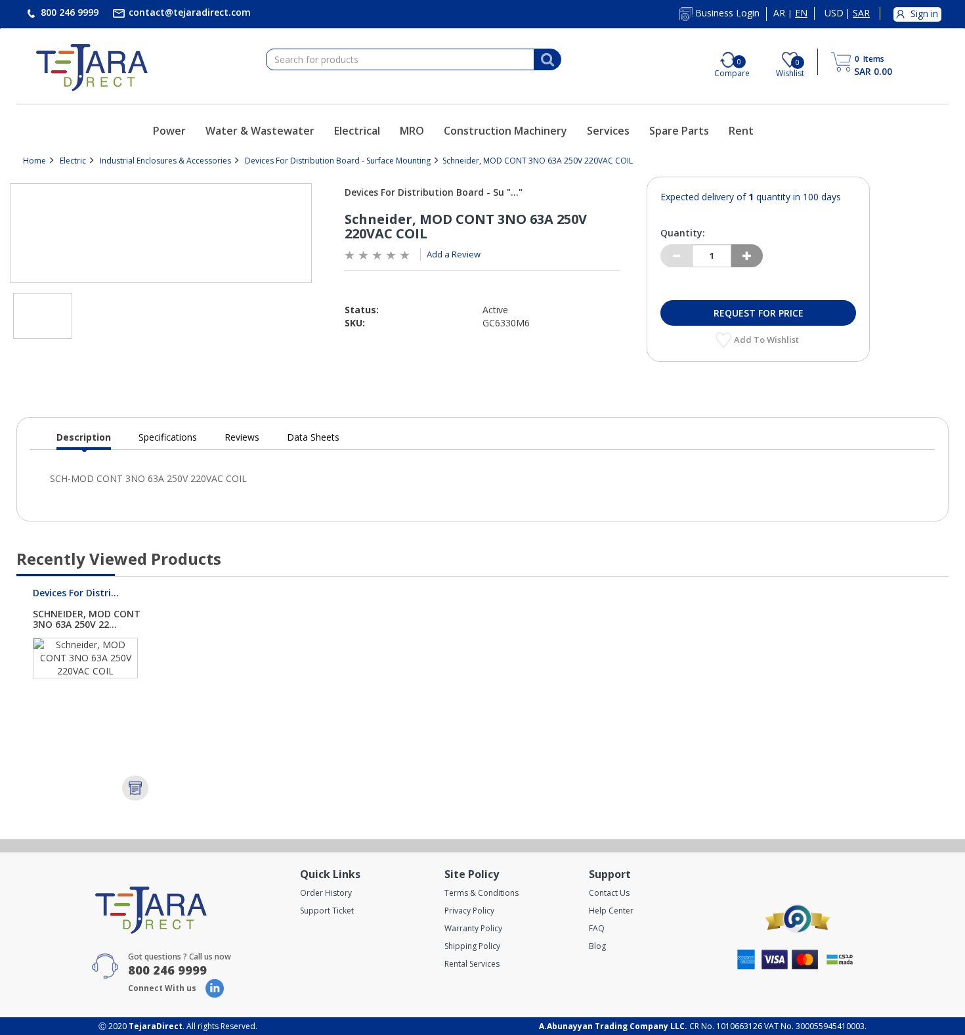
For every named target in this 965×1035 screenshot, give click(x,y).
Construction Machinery (505, 130)
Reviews (242, 437)
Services (608, 130)
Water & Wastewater (259, 130)
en (801, 13)
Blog (597, 946)
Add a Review (454, 254)
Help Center (611, 910)
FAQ (597, 928)
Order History (326, 892)
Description (83, 440)
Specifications (168, 437)
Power (169, 130)
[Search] (547, 60)
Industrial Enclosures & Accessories (165, 160)
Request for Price (759, 313)
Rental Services (472, 963)
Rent (741, 130)
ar (779, 13)
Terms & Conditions (481, 892)
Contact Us (609, 892)
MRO (412, 130)
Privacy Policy (469, 910)
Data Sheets (313, 437)
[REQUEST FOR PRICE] (135, 788)
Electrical (357, 130)
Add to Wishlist (767, 339)
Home (34, 160)
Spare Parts (679, 130)
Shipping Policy (472, 946)
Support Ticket (327, 910)
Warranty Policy (473, 928)
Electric (73, 160)
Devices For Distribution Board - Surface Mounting (338, 160)
